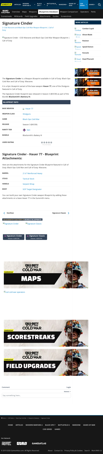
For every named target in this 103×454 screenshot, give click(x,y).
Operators (84, 12)
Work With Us (97, 450)
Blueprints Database (48, 12)
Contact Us (58, 450)
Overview (16, 12)
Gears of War (72, 4)
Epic (28, 130)
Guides (56, 16)
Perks (93, 12)
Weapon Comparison (69, 12)
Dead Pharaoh (88, 59)
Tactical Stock (28, 178)
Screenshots (66, 16)
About (50, 450)
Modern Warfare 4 (27, 4)
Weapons (33, 12)
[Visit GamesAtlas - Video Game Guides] (39, 443)
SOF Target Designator (32, 189)
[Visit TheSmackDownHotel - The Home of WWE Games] (6, 443)
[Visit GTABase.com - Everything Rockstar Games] (21, 443)
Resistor (85, 41)
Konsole (85, 53)
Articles (17, 4)
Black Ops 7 (39, 4)
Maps (24, 12)
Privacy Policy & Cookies (73, 450)
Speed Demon (87, 47)
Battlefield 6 (51, 4)
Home (10, 425)
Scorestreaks (6, 16)
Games (91, 4)
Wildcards (18, 16)
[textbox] (36, 396)
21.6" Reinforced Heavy (32, 173)
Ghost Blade (87, 35)
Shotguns (27, 114)
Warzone (62, 4)
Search (87, 450)
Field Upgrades (31, 16)
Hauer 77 (29, 108)
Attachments (45, 16)
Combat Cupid (88, 28)
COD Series (82, 4)
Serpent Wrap (28, 184)
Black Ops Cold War (31, 119)
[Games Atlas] (6, 4)
